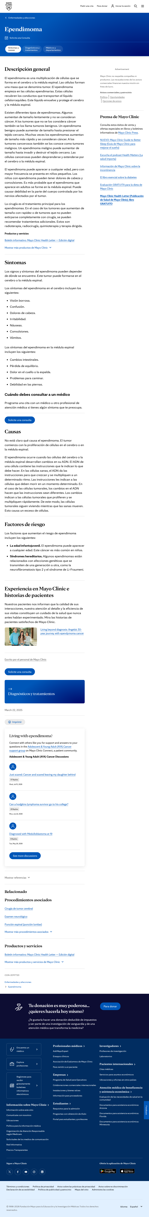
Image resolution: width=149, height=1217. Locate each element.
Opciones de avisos (112, 101)
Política (104, 97)
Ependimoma (23, 29)
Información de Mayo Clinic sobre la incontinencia (120, 168)
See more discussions (25, 855)
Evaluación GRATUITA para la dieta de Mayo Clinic (121, 186)
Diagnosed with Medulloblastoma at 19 (30, 833)
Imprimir (17, 721)
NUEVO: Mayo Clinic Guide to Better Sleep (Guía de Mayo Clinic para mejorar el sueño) (120, 143)
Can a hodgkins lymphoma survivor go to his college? (38, 804)
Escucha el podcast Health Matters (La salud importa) (121, 156)
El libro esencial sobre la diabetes (118, 177)
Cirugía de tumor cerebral (19, 908)
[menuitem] (13, 49)
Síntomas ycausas (13, 48)
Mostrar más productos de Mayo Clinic (26, 247)
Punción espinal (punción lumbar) (23, 924)
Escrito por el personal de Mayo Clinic (25, 659)
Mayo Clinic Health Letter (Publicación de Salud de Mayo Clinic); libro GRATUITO (122, 199)
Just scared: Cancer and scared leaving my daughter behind (42, 774)
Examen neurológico (16, 916)
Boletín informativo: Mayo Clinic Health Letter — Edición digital (39, 240)
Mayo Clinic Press (128, 132)
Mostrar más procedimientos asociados (26, 931)
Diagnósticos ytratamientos (32, 48)
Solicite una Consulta (20, 37)
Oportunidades (117, 97)
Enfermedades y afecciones (21, 17)
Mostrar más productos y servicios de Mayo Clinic (32, 961)
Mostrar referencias (15, 877)
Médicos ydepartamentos (53, 48)
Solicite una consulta (19, 420)
